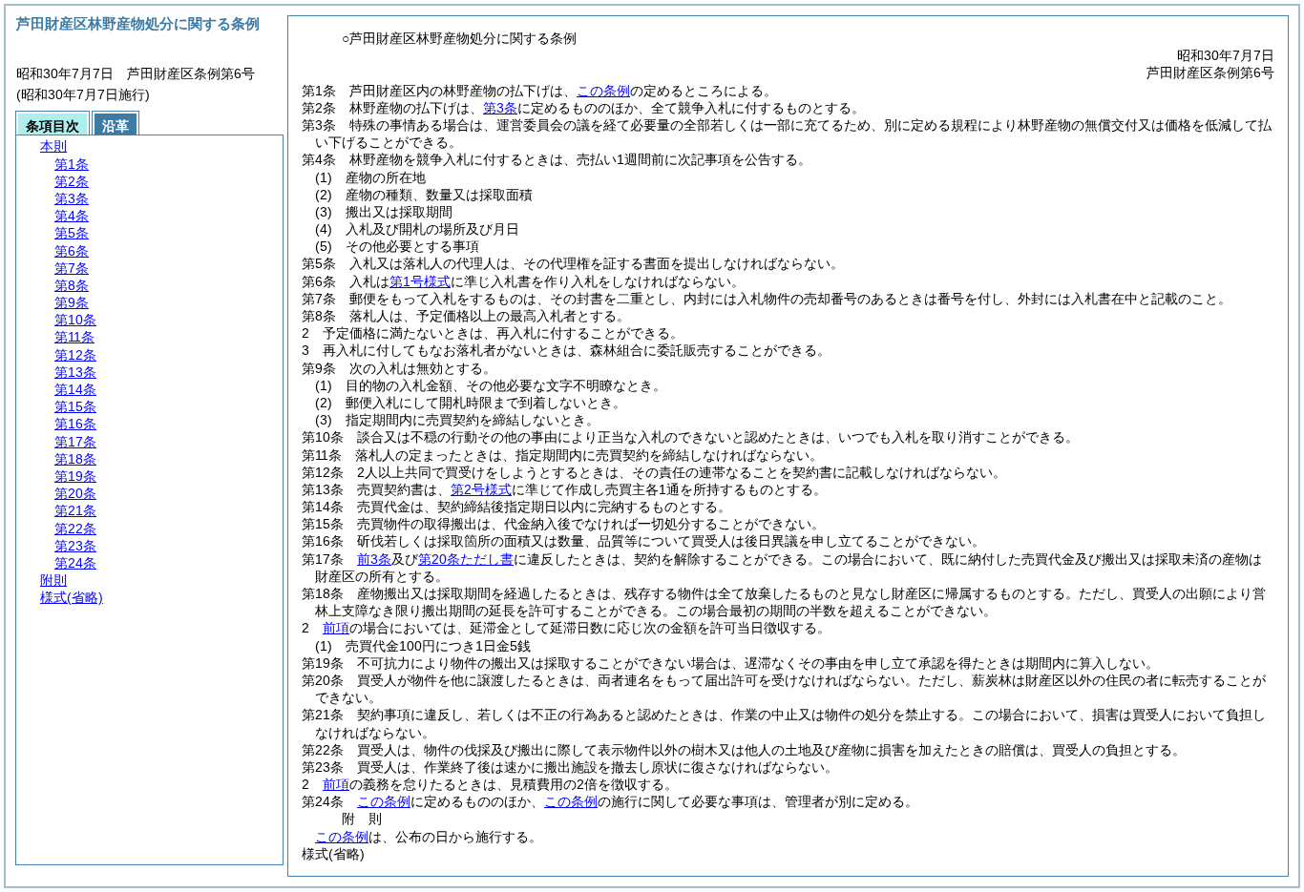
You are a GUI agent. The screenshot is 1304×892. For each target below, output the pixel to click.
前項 (336, 627)
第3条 (500, 107)
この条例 (603, 90)
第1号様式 (420, 281)
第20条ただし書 (466, 559)
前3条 (374, 559)
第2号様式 (481, 489)
